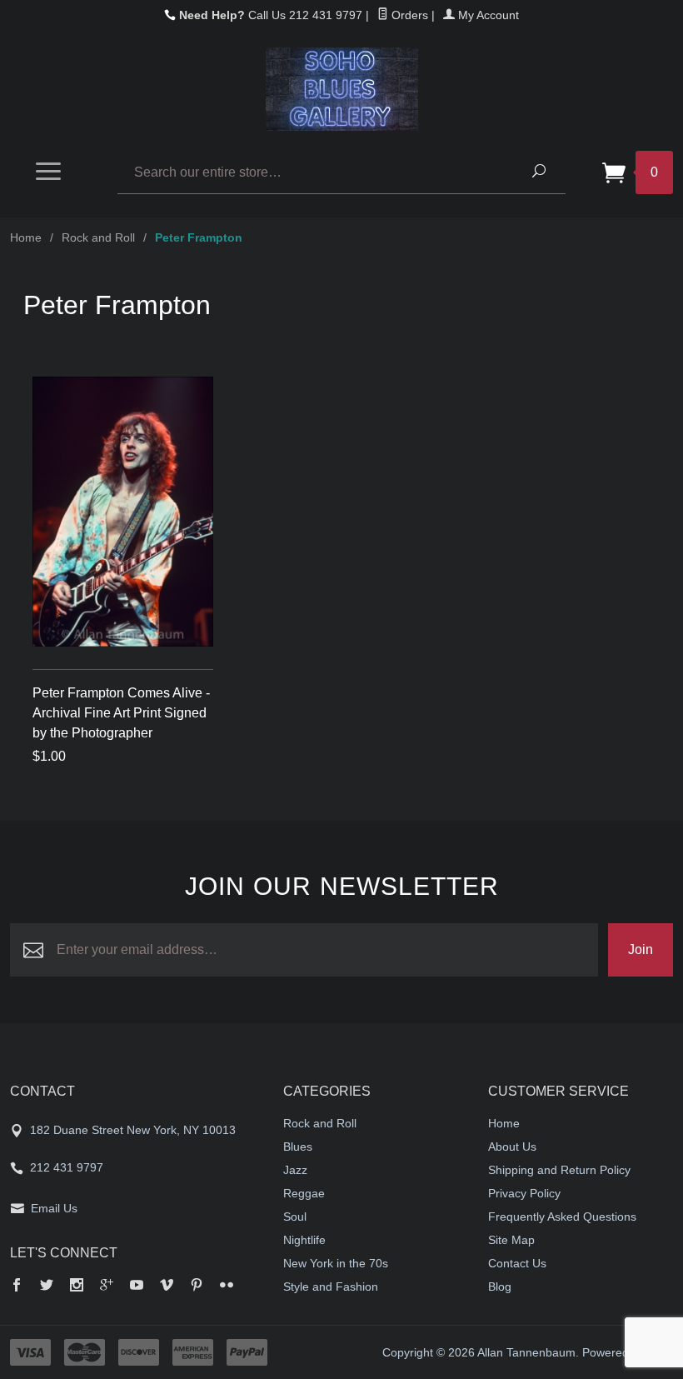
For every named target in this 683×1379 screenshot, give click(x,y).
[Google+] (106, 1286)
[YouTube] (136, 1286)
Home (26, 237)
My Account (487, 15)
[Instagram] (76, 1286)
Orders (408, 15)
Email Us (54, 1208)
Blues (297, 1146)
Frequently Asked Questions (562, 1216)
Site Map (511, 1240)
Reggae (304, 1193)
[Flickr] (226, 1286)
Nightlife (304, 1240)
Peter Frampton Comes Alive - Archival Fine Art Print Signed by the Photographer (121, 713)
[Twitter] (46, 1286)
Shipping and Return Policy (559, 1170)
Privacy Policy (524, 1193)
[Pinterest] (196, 1286)
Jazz (295, 1170)
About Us (512, 1146)
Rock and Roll (98, 237)
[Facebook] (16, 1286)
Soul (295, 1216)
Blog (499, 1286)
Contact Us (517, 1263)
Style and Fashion (330, 1286)
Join (640, 949)
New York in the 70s (335, 1263)
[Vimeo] (166, 1286)
